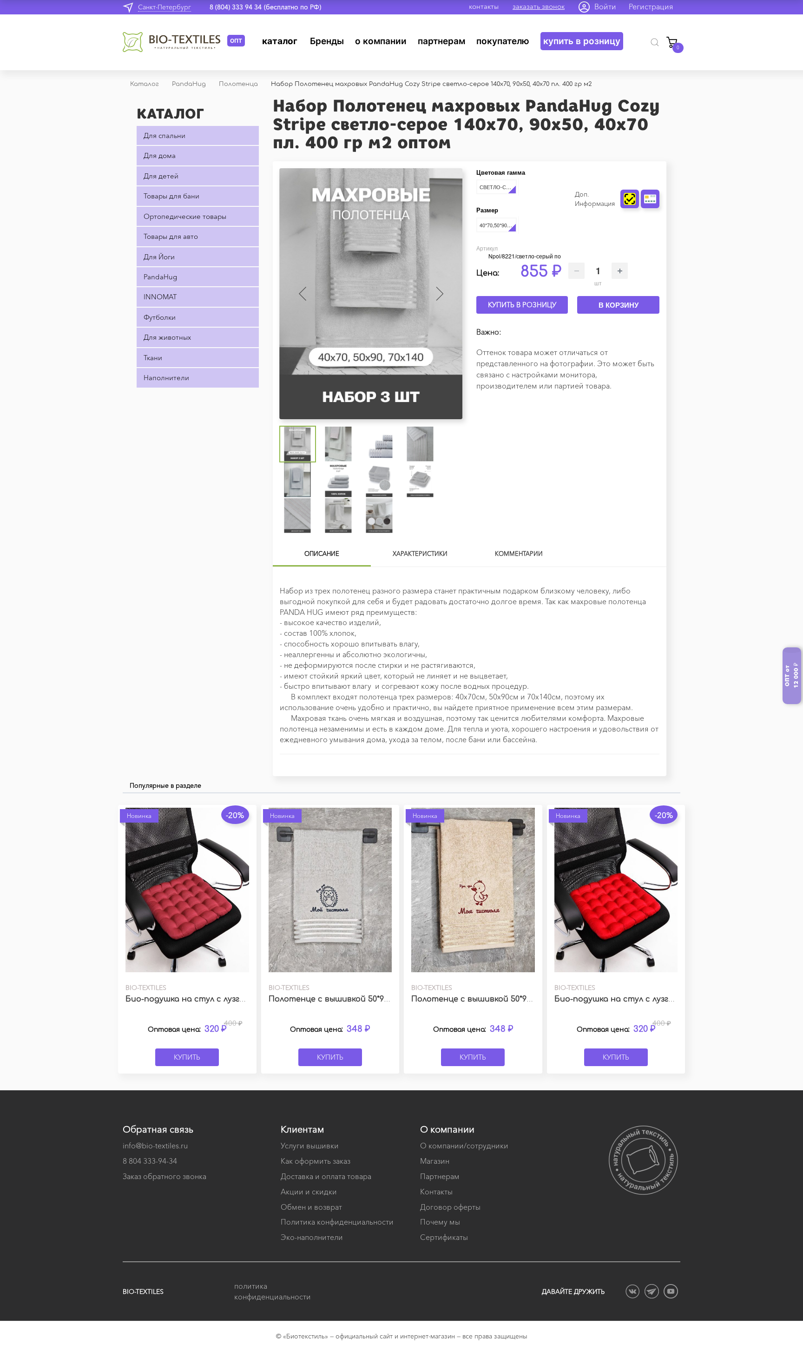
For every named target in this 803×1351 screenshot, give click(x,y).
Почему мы (440, 1221)
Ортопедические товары (185, 216)
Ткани (153, 357)
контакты (484, 6)
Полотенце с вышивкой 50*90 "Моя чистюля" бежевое (519, 999)
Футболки (160, 317)
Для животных (167, 337)
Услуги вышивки (310, 1145)
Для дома (160, 155)
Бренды (327, 41)
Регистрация (651, 6)
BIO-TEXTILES (143, 1291)
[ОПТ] (175, 42)
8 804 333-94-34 (150, 1161)
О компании (381, 41)
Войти (605, 6)
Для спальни (164, 135)
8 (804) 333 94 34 (236, 7)
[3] (643, 175)
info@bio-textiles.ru (155, 1145)
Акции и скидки (309, 1191)
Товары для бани (171, 195)
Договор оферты (450, 1207)
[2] (636, 175)
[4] (649, 175)
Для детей (161, 175)
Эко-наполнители (312, 1237)
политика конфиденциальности (271, 1291)
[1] (630, 175)
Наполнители (166, 377)
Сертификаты (444, 1237)
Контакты (436, 1191)
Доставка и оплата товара (326, 1176)
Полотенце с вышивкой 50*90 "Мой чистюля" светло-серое (389, 999)
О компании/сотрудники (464, 1145)
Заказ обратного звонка (164, 1176)
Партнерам (441, 41)
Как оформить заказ (315, 1161)
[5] (656, 175)
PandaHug (160, 276)
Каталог (279, 41)
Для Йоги (159, 256)
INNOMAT (160, 296)
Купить (187, 1057)
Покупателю (502, 41)
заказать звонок (539, 6)
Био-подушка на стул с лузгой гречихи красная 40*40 (662, 999)
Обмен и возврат (311, 1207)
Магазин (434, 1161)
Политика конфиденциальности (337, 1221)
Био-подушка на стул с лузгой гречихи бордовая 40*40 (237, 999)
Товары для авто (171, 236)
